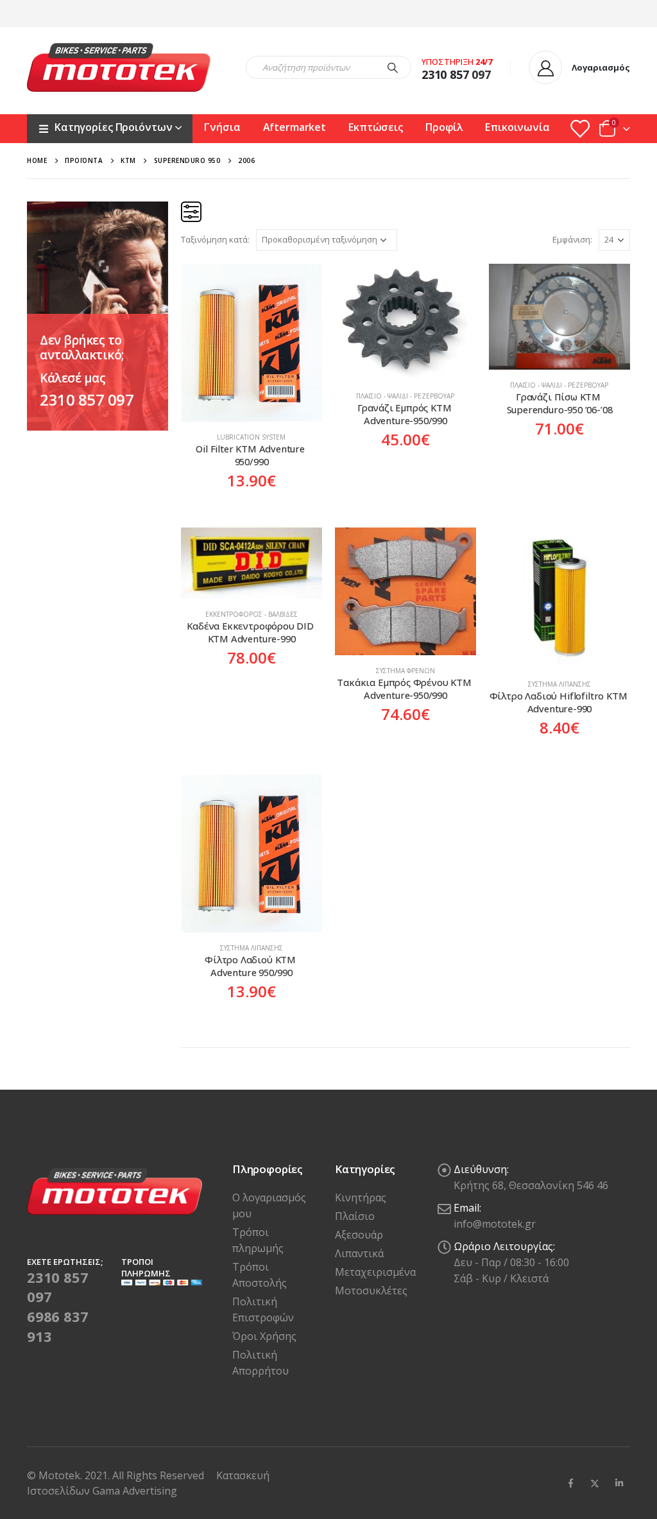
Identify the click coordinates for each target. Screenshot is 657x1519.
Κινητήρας (360, 1197)
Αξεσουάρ (359, 1235)
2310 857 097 (86, 399)
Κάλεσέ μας (72, 378)
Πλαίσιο (355, 1216)
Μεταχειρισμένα (375, 1272)
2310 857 (445, 74)
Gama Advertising (134, 1491)
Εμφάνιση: (572, 239)
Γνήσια (222, 127)
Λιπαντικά (359, 1253)
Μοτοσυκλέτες (371, 1290)
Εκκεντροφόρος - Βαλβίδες (251, 614)
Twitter (594, 1483)
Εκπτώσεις (375, 127)
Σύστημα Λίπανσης (559, 684)
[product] (251, 343)
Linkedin (619, 1483)
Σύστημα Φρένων (405, 670)
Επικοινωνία (517, 127)
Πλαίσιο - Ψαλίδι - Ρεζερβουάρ (405, 395)
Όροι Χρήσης (264, 1336)
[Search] (393, 67)
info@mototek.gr (495, 1224)
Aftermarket (295, 127)
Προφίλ (444, 127)
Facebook (570, 1483)
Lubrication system (251, 437)
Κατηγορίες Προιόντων (113, 127)
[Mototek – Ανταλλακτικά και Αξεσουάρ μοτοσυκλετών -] (118, 67)
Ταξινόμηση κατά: (215, 239)
